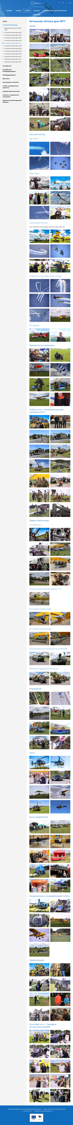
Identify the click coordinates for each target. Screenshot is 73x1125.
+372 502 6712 (27, 1111)
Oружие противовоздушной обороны (12, 101)
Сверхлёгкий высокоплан (11, 91)
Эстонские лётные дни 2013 (13, 54)
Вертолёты (6, 78)
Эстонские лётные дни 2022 (13, 32)
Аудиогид (36, 14)
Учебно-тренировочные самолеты (10, 87)
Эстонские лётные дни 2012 (13, 56)
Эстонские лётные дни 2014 (13, 51)
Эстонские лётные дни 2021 (13, 35)
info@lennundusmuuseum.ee (43, 1111)
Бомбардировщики (9, 75)
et (59, 2)
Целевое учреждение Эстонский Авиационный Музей (24, 1109)
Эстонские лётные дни (10, 25)
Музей (5, 21)
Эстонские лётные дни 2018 (13, 40)
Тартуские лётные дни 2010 (12, 62)
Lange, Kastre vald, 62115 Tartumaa (54, 1109)
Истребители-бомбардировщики (9, 70)
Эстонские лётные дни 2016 (13, 46)
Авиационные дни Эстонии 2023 (12, 29)
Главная (9, 10)
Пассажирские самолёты (11, 82)
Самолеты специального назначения (11, 96)
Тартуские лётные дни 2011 (12, 59)
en (63, 2)
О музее (18, 10)
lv (66, 2)
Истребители (7, 66)
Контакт (37, 10)
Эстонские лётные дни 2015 (13, 48)
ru (70, 2)
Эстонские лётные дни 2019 (13, 38)
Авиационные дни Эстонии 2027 (55, 10)
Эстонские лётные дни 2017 (13, 43)
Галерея (27, 10)
